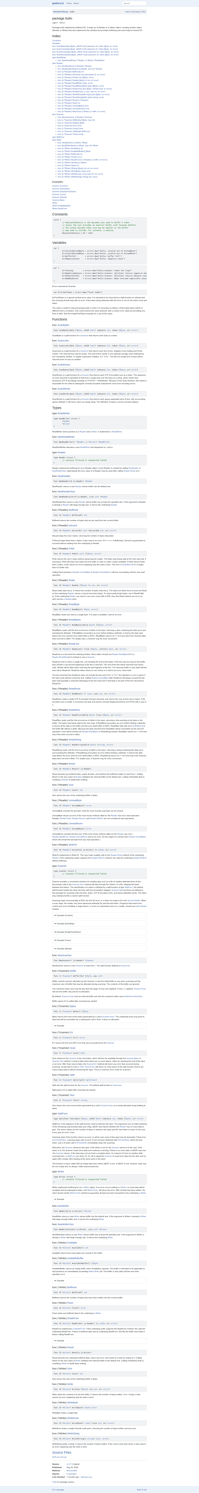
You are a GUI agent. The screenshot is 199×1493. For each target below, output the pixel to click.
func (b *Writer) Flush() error (70, 157)
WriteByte (72, 1402)
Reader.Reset (129, 471)
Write (70, 1384)
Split (72, 1075)
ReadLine (74, 643)
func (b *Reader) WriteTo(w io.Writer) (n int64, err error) (81, 111)
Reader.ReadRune (60, 837)
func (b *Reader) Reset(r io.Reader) (73, 100)
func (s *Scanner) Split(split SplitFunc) (74, 131)
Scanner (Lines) (59, 194)
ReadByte (74, 604)
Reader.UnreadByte (81, 572)
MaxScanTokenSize (133, 996)
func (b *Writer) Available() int (70, 148)
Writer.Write (94, 1271)
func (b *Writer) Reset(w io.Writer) (72, 162)
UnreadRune (76, 823)
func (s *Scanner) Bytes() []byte (71, 123)
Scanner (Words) (59, 197)
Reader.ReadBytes (120, 654)
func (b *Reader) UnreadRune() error (73, 109)
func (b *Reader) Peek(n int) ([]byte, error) (76, 77)
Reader (66, 421)
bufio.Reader (141, 906)
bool (92, 330)
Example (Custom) (65, 915)
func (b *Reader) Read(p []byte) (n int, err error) (78, 80)
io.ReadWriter (116, 432)
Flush (70, 1303)
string (101, 745)
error (134, 330)
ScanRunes (64, 364)
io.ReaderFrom (78, 1329)
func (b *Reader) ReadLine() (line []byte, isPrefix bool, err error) (85, 89)
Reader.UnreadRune (102, 572)
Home (69, 3)
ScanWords (64, 388)
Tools (54, 1482)
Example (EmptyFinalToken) (69, 932)
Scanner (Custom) (60, 186)
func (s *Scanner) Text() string (70, 134)
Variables (56, 43)
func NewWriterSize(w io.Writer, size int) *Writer (78, 145)
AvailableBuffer (75, 1258)
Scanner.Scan (78, 884)
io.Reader (67, 599)
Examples (136, 12)
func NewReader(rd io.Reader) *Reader (75, 66)
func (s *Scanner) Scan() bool (70, 128)
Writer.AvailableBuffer (61, 206)
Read (72, 580)
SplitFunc (129, 887)
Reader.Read (116, 855)
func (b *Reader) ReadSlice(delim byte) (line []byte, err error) (84, 94)
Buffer (73, 971)
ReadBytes (75, 619)
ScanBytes (63, 325)
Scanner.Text (57, 1061)
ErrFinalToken (60, 1140)
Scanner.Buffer (134, 900)
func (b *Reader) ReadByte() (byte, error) (75, 83)
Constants (56, 40)
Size (71, 784)
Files (144, 12)
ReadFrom (73, 1318)
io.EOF (81, 1067)
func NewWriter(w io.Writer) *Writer (73, 143)
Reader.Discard (78, 818)
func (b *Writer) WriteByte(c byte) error (74, 171)
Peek (71, 548)
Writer (54, 203)
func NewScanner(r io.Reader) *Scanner (75, 117)
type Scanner (58, 114)
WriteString (73, 1433)
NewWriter (63, 1206)
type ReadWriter (59, 57)
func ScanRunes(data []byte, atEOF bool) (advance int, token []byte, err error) (85, 52)
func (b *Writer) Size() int (68, 165)
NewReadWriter (66, 437)
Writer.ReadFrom (59, 208)
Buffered (73, 510)
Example (60, 1026)
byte (79, 330)
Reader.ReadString (60, 657)
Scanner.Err (92, 1064)
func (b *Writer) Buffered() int (70, 154)
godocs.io (58, 3)
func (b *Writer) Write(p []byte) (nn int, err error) (78, 168)
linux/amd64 (72, 1470)
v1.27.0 (70, 1464)
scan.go (63, 1457)
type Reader (57, 63)
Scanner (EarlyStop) (61, 189)
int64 (100, 850)
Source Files (61, 1452)
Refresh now (86, 1477)
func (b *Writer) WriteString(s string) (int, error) (77, 177)
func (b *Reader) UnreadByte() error (73, 106)
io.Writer (85, 1187)
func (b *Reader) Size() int (69, 103)
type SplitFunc (58, 137)
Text (72, 1095)
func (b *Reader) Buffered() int (71, 72)
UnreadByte (75, 800)
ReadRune (74, 688)
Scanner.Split (117, 890)
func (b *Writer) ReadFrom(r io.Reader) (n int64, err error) (82, 160)
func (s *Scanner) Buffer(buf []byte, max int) (76, 120)
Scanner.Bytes (58, 200)
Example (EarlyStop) (65, 923)
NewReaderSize (59, 471)
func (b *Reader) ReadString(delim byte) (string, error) (81, 97)
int (108, 330)
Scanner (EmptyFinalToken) (64, 191)
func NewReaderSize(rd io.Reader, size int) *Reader (80, 69)
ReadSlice (74, 710)
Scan (72, 1048)
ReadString (75, 739)
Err (71, 1032)
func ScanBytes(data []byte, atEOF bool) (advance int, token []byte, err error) (85, 46)
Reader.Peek (65, 818)
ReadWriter (64, 413)
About (76, 3)
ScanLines (63, 340)
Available (72, 1242)
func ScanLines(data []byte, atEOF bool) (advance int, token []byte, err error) (85, 49)
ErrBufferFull (127, 564)
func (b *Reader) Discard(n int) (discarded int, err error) (81, 74)
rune (89, 694)
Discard (73, 525)
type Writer (57, 140)
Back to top (142, 1490)
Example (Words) (64, 949)
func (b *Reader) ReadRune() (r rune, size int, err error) (81, 91)
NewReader (133, 468)
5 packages (71, 1474)
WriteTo (73, 844)
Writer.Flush (92, 1190)
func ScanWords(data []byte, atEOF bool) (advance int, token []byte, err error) (85, 55)
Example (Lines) (64, 940)
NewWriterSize (66, 1224)
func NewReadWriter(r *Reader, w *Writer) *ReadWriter (81, 60)
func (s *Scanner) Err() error (70, 126)
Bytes (73, 1006)
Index (127, 12)
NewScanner (64, 955)
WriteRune (73, 1418)
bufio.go (55, 1457)
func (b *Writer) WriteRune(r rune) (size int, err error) (80, 174)
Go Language (58, 1490)
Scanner (84, 335)
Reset (72, 763)
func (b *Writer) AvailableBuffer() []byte (74, 151)
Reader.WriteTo (96, 818)
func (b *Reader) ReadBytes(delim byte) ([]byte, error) (81, 86)
